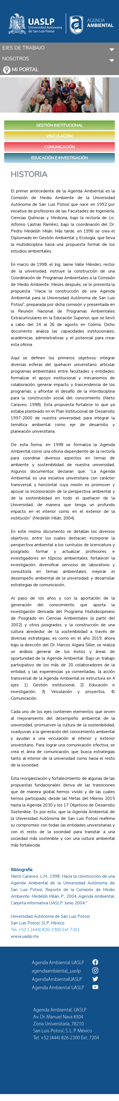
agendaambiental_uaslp (56, 971)
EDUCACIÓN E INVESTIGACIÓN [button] (59, 157)
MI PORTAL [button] (24, 69)
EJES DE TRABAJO (23, 47)
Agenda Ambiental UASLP (58, 963)
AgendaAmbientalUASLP (57, 979)
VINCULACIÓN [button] (59, 136)
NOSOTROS (15, 58)
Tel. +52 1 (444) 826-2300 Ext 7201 (45, 929)
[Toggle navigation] (111, 48)
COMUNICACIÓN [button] (59, 147)
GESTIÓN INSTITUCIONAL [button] (59, 125)
